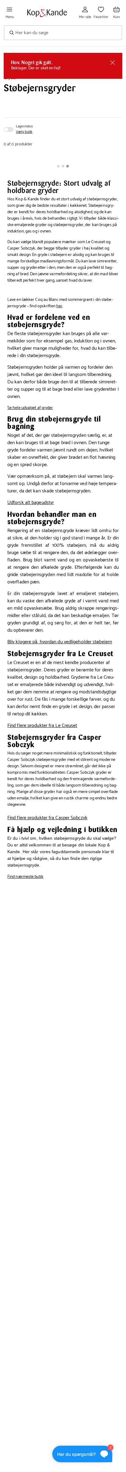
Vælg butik (24, 132)
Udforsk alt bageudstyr (30, 503)
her (59, 306)
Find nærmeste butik (25, 876)
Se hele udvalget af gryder (30, 407)
